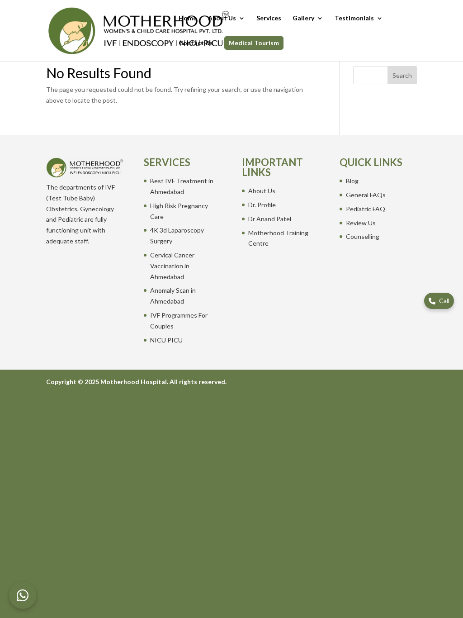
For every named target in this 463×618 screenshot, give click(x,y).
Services (268, 18)
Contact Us (196, 43)
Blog (352, 181)
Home (188, 18)
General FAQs (366, 195)
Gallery (303, 18)
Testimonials (354, 18)
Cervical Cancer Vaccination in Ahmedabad (172, 265)
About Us (222, 18)
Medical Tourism (254, 43)
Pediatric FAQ (365, 209)
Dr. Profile (262, 205)
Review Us (361, 223)
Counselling (362, 236)
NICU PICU (166, 340)
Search (402, 75)
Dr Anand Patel (269, 219)
